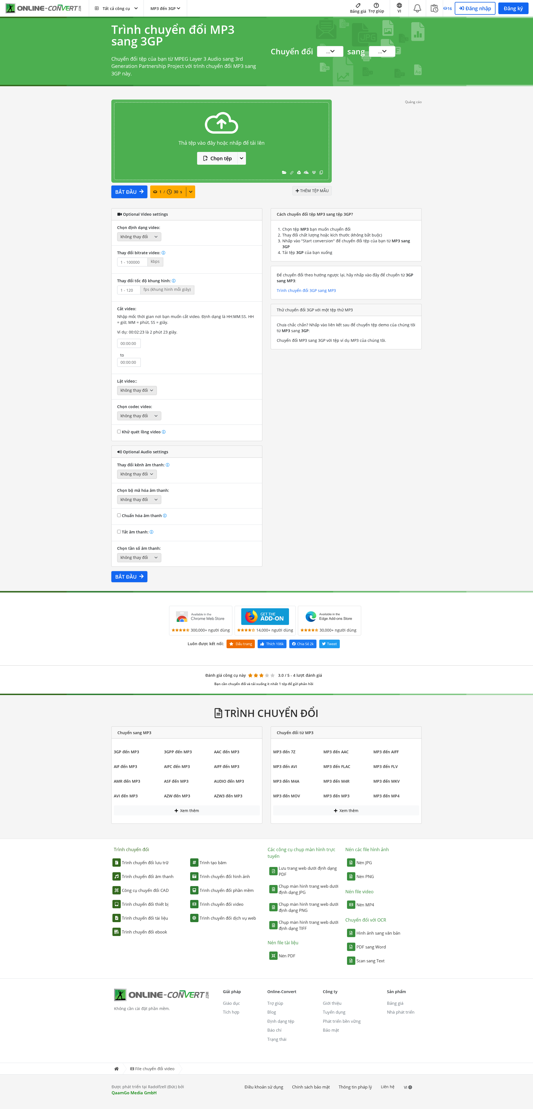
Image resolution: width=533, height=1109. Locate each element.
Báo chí (274, 1030)
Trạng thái (276, 1039)
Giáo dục (231, 1003)
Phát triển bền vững (342, 1021)
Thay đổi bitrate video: (139, 252)
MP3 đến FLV (385, 766)
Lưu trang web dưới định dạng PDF (308, 871)
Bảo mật (331, 1030)
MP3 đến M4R (336, 781)
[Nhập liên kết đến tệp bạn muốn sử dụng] (291, 172)
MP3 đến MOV (286, 795)
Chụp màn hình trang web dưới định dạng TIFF (308, 925)
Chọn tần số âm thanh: (139, 548)
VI (406, 1087)
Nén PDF (287, 955)
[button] (116, 8)
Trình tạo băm (213, 862)
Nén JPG (364, 862)
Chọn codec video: (134, 406)
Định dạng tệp (280, 1021)
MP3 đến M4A (286, 781)
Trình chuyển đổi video (221, 904)
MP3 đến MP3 (336, 795)
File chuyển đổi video (154, 1068)
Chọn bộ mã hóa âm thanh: (143, 490)
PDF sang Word (371, 947)
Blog (271, 1012)
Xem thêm (189, 810)
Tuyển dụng (334, 1012)
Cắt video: (126, 308)
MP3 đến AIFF (386, 751)
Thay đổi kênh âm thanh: (141, 464)
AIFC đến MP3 (177, 766)
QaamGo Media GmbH (134, 1092)
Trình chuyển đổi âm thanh (148, 876)
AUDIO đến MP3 (229, 781)
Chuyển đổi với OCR (365, 920)
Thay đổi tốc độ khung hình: (144, 280)
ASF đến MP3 (176, 781)
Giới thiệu (332, 1003)
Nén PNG (365, 876)
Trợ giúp (376, 11)
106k (275, 643)
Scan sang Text (370, 960)
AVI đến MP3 (126, 795)
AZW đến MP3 (177, 795)
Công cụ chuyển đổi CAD (145, 890)
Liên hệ (387, 1086)
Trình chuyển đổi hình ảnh (225, 876)
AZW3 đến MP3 (228, 795)
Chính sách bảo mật (311, 1087)
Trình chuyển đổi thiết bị (145, 904)
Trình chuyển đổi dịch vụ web (228, 918)
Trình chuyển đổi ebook (144, 932)
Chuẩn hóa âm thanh (142, 515)
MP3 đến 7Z (284, 751)
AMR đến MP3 (127, 781)
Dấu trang (243, 643)
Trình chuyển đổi (131, 849)
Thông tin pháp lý (355, 1087)
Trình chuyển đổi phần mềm (227, 890)
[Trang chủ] (116, 1068)
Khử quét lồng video (141, 431)
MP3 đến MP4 (386, 795)
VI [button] (399, 11)
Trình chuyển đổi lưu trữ (145, 862)
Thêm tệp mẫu (314, 190)
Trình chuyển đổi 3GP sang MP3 (306, 290)
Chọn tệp (221, 158)
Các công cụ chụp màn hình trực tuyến (301, 852)
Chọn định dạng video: (138, 227)
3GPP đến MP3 (178, 751)
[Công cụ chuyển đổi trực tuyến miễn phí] (47, 8)
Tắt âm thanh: (135, 532)
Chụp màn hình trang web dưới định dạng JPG (308, 889)
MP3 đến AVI (285, 766)
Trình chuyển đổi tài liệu (145, 918)
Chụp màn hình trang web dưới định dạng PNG (308, 907)
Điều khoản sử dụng (264, 1087)
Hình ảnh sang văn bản (378, 933)
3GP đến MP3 (126, 751)
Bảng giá (358, 11)
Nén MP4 (365, 904)
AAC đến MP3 (226, 751)
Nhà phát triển (400, 1012)
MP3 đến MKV (386, 781)
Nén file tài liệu (283, 943)
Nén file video (359, 892)
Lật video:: (127, 381)
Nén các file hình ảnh (367, 849)
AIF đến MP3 (125, 766)
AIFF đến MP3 (226, 766)
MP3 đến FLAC (336, 766)
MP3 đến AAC (336, 751)
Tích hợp (231, 1012)
